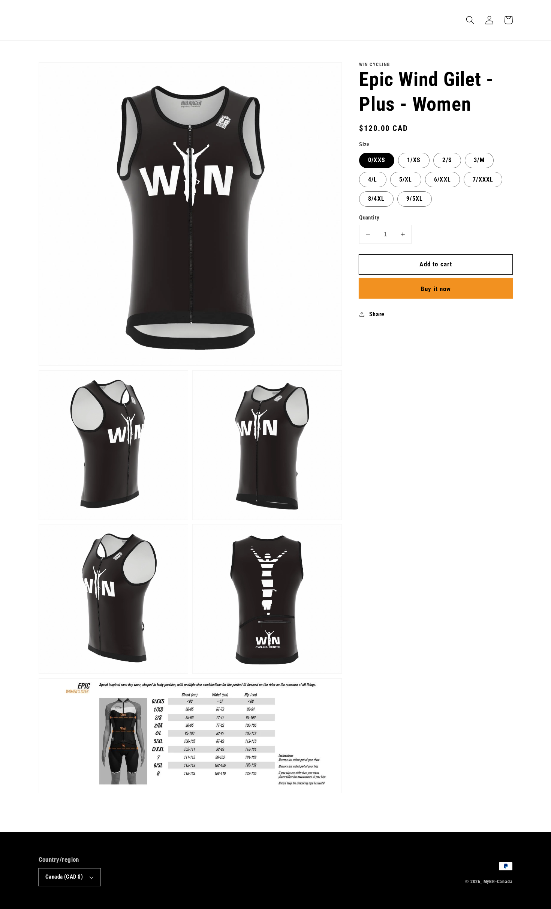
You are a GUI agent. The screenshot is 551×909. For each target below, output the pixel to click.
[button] (470, 20)
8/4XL (376, 198)
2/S (447, 160)
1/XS (414, 160)
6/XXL (442, 179)
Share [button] (377, 314)
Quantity (369, 217)
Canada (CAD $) (64, 876)
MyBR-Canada (498, 881)
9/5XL (414, 198)
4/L (372, 179)
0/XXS (376, 160)
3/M (479, 160)
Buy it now (436, 289)
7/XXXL (483, 179)
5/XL (405, 179)
